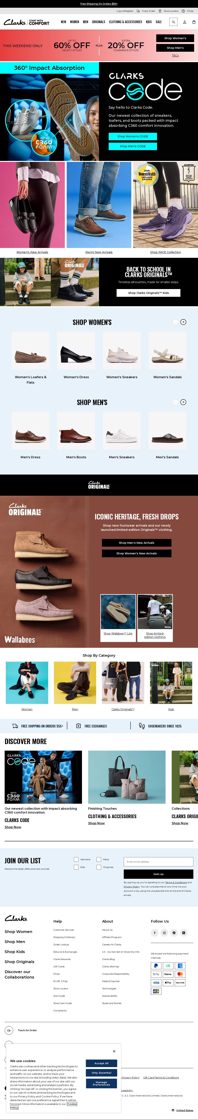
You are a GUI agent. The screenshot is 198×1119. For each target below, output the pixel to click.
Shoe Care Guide (62, 1003)
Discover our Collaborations (19, 974)
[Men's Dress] (31, 431)
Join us (159, 874)
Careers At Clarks (111, 944)
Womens (85, 859)
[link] (43, 791)
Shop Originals (19, 961)
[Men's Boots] (76, 431)
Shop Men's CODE (133, 146)
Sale (159, 21)
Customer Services (63, 929)
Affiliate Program (112, 937)
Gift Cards (59, 966)
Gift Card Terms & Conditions (161, 1077)
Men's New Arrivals (99, 252)
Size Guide (59, 995)
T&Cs (175, 55)
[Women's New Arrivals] (32, 205)
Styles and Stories (111, 1003)
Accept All (101, 1063)
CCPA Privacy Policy (126, 1077)
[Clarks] (26, 22)
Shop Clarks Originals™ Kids (148, 293)
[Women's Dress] (76, 351)
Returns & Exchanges (65, 951)
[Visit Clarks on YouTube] (184, 933)
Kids (149, 21)
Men (85, 21)
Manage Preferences (101, 1083)
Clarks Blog (108, 959)
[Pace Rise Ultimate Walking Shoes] (165, 205)
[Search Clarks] (173, 22)
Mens (106, 859)
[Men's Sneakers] (122, 431)
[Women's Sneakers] (122, 351)
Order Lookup (61, 944)
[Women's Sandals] (167, 351)
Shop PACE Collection (165, 252)
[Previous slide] (175, 322)
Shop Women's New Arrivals (136, 553)
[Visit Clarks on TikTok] (174, 933)
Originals (98, 21)
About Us (107, 929)
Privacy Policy (132, 886)
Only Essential (101, 1072)
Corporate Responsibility (116, 973)
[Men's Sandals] (167, 431)
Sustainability (109, 995)
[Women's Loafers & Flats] (31, 351)
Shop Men (15, 941)
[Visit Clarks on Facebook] (155, 933)
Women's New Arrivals (32, 252)
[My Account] (184, 21)
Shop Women (18, 931)
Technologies (109, 988)
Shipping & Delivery (64, 937)
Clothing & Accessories (125, 21)
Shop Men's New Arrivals (136, 543)
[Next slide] (183, 322)
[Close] (114, 1051)
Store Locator (60, 988)
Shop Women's (175, 38)
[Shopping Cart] (193, 21)
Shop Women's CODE (133, 136)
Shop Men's (175, 48)
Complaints (60, 1010)
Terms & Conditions (176, 882)
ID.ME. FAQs (60, 981)
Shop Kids (15, 951)
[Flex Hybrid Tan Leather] (99, 205)
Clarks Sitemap (110, 966)
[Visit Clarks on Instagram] (164, 933)
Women (74, 21)
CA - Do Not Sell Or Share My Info (120, 951)
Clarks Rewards (62, 959)
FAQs (56, 973)
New (63, 21)
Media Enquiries (110, 981)
